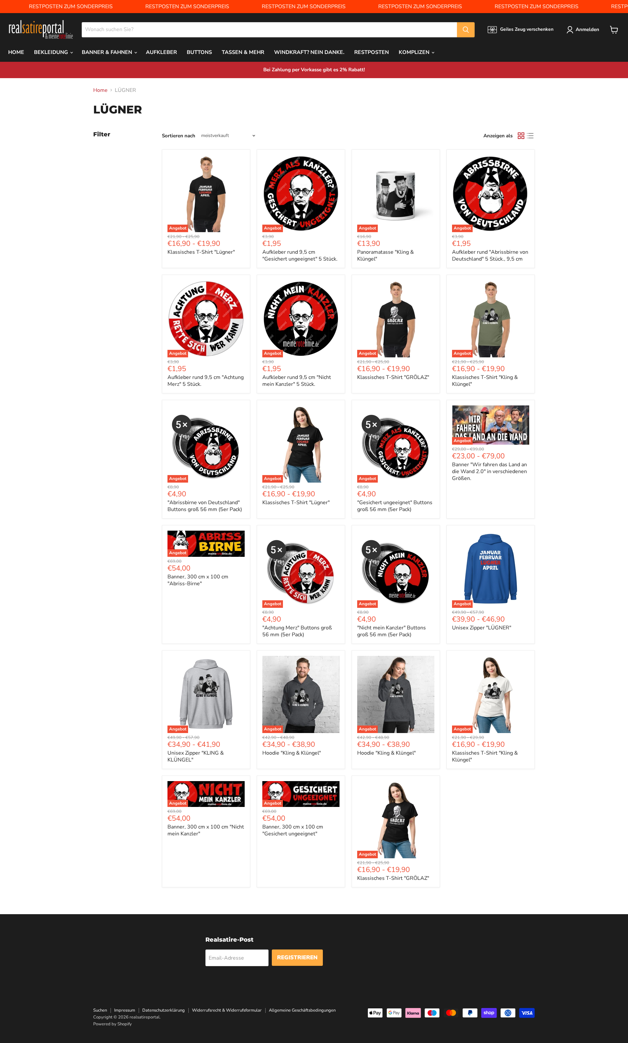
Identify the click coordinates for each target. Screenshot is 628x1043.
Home (100, 90)
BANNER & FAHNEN (107, 52)
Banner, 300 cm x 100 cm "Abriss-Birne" (197, 580)
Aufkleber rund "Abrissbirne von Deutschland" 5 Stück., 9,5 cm (490, 255)
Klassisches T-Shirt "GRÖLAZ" (393, 377)
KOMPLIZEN (415, 52)
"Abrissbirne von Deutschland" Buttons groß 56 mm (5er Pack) (204, 506)
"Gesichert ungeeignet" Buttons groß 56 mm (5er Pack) (394, 506)
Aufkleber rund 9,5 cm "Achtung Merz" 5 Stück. (205, 381)
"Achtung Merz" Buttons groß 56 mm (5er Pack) (297, 631)
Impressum (124, 1010)
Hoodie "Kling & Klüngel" (291, 753)
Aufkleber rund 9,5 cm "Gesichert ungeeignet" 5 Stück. (300, 255)
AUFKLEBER (161, 52)
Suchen (100, 1010)
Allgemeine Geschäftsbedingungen (302, 1010)
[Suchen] (466, 29)
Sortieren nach (178, 136)
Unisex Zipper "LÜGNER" (481, 627)
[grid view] (521, 135)
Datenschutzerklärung (163, 1010)
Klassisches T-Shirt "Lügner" (201, 252)
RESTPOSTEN (371, 52)
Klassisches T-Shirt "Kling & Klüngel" (485, 381)
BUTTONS (199, 52)
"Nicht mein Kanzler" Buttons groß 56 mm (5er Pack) (391, 631)
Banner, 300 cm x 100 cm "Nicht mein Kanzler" (205, 830)
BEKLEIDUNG (51, 52)
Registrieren (297, 957)
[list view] (530, 135)
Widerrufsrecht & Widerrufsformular (227, 1010)
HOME (16, 52)
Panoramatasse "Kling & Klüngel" (385, 255)
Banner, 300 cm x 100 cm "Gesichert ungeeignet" (292, 830)
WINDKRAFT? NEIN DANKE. (309, 52)
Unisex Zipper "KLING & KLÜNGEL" (195, 756)
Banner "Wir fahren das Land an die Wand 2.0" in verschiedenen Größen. (489, 471)
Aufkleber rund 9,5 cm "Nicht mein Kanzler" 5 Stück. (296, 381)
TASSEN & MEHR (243, 52)
